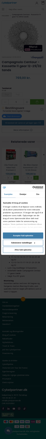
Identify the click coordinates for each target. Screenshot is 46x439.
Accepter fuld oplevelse (23, 236)
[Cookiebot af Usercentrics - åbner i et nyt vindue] (32, 187)
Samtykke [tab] (8, 194)
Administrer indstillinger (21, 243)
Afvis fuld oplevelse (23, 250)
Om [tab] (37, 194)
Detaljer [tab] (23, 194)
